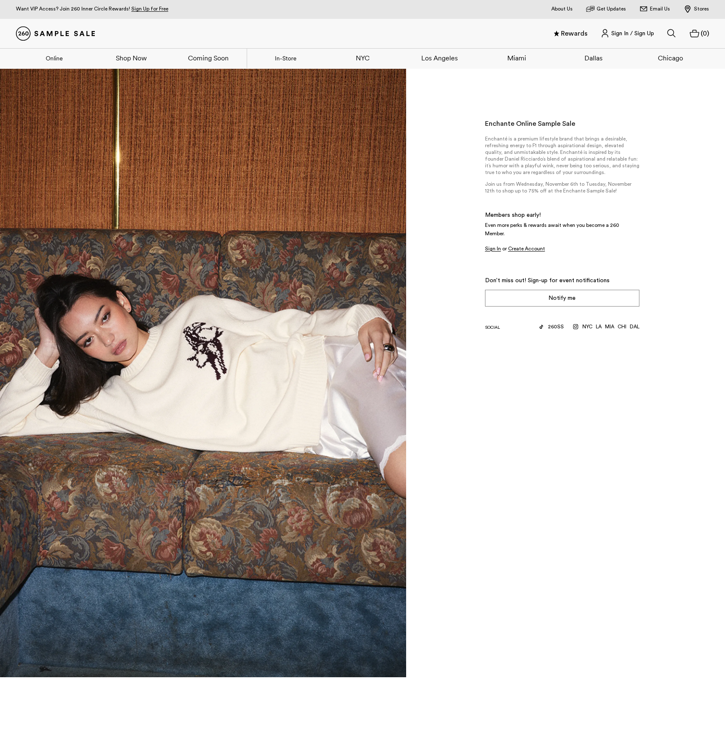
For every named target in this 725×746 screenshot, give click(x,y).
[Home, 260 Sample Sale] (55, 33)
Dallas (593, 58)
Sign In (493, 248)
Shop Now (131, 58)
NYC (363, 58)
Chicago (670, 58)
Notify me (562, 298)
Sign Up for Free (149, 8)
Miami (516, 58)
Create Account (526, 248)
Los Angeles (439, 58)
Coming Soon (208, 58)
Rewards (574, 33)
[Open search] (672, 34)
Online (54, 58)
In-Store (286, 58)
